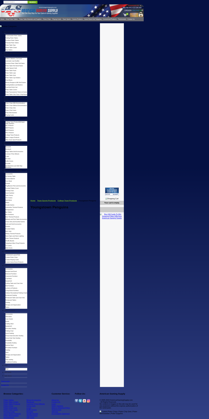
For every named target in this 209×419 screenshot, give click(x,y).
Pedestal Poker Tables (12, 43)
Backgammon (9, 210)
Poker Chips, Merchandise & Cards (14, 98)
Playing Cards (56, 19)
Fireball (7, 183)
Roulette (7, 163)
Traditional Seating (11, 362)
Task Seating (9, 359)
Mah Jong (8, 231)
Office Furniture (9, 310)
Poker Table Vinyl (10, 75)
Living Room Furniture (12, 290)
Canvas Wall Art (10, 178)
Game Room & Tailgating (13, 170)
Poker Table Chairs (11, 402)
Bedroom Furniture (11, 274)
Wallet (7, 202)
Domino (7, 226)
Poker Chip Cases (10, 110)
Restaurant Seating (11, 295)
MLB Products (9, 130)
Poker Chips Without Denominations (16, 105)
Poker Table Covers (11, 89)
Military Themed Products (12, 233)
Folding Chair (9, 331)
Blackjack (8, 149)
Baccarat (8, 147)
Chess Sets (31, 406)
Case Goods (9, 319)
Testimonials (122, 19)
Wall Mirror (8, 200)
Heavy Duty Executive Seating (14, 335)
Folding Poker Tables (11, 38)
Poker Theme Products (12, 238)
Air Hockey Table (10, 176)
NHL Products (9, 132)
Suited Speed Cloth (11, 68)
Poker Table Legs (10, 73)
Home (2, 19)
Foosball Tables (10, 229)
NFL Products (9, 125)
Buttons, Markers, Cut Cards (13, 58)
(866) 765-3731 (127, 7)
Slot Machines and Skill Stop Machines (13, 166)
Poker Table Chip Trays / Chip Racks (16, 94)
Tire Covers (8, 198)
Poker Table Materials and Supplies (30, 19)
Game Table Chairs (11, 47)
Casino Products (77, 19)
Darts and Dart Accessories (13, 224)
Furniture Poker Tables (12, 40)
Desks (7, 321)
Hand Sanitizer (9, 193)
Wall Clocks (8, 248)
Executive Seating (10, 328)
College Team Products (12, 135)
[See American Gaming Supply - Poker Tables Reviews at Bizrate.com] (112, 192)
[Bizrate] (121, 196)
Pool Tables (8, 50)
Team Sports (67, 19)
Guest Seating (9, 333)
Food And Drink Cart (11, 87)
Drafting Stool (9, 324)
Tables (7, 307)
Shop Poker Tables (12, 19)
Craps (7, 156)
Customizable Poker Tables (13, 35)
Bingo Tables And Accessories (14, 151)
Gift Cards (7, 372)
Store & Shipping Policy (61, 408)
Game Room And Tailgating (92, 19)
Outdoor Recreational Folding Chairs (16, 293)
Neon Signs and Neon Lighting (14, 236)
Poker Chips (47, 19)
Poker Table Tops (10, 45)
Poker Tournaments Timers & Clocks (16, 92)
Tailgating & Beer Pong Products (15, 243)
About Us (55, 400)
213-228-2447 (137, 7)
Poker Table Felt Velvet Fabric (14, 66)
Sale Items (8, 376)
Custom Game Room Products (14, 262)
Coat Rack (8, 278)
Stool (6, 352)
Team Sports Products (12, 118)
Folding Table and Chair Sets (14, 283)
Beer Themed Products (12, 217)
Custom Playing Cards (12, 259)
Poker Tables (9, 400)
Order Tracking (57, 406)
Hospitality (8, 340)
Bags (6, 369)
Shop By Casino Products (13, 143)
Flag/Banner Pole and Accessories (15, 186)
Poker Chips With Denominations (15, 103)
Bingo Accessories (34, 400)
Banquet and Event (11, 271)
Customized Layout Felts (12, 255)
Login (54, 404)
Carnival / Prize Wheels (12, 154)
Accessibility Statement (61, 414)
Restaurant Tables (10, 300)
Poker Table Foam (10, 70)
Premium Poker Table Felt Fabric (15, 63)
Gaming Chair (9, 190)
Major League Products (12, 137)
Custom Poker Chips (11, 257)
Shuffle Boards (9, 241)
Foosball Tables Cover (12, 188)
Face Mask (8, 181)
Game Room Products (12, 414)
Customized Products (110, 19)
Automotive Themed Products (14, 207)
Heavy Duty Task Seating (12, 338)
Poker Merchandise (11, 112)
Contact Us (131, 19)
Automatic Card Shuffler (12, 61)
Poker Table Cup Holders (12, 78)
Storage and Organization (13, 305)
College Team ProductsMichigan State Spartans (15, 122)
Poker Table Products (12, 404)
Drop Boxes (8, 80)
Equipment (8, 281)
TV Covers (8, 245)
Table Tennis (9, 195)
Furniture (7, 265)
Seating (7, 302)
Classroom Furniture (11, 276)
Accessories (9, 174)
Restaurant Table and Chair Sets (15, 297)
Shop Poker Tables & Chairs (14, 32)
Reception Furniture (11, 347)
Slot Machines (32, 416)
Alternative (8, 316)
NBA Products (9, 128)
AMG (6, 365)
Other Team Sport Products (13, 140)
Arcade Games (9, 205)
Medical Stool (9, 345)
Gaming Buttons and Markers (14, 85)
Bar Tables (8, 212)
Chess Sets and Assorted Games (15, 221)
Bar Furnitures (9, 214)
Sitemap (55, 412)
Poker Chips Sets (10, 108)
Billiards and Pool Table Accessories (16, 219)
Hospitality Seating (11, 343)
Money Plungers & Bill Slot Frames (15, 82)
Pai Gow (7, 159)
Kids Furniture (9, 286)
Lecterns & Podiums (11, 288)
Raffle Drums (9, 161)
